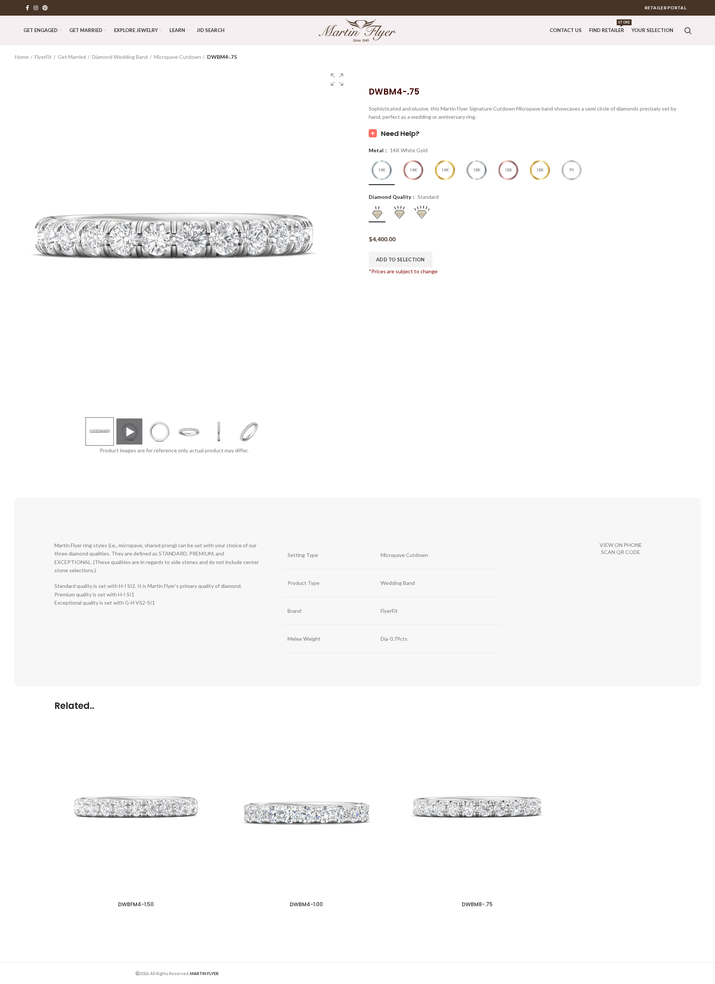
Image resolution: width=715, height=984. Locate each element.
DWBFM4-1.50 (136, 904)
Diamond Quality (390, 197)
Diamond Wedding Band (120, 57)
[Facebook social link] (27, 8)
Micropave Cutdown (177, 57)
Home (22, 57)
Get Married (72, 57)
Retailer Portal (666, 7)
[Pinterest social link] (45, 8)
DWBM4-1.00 (306, 904)
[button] (337, 80)
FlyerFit (43, 57)
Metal (377, 150)
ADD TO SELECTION (400, 259)
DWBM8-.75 (477, 904)
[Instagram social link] (35, 8)
